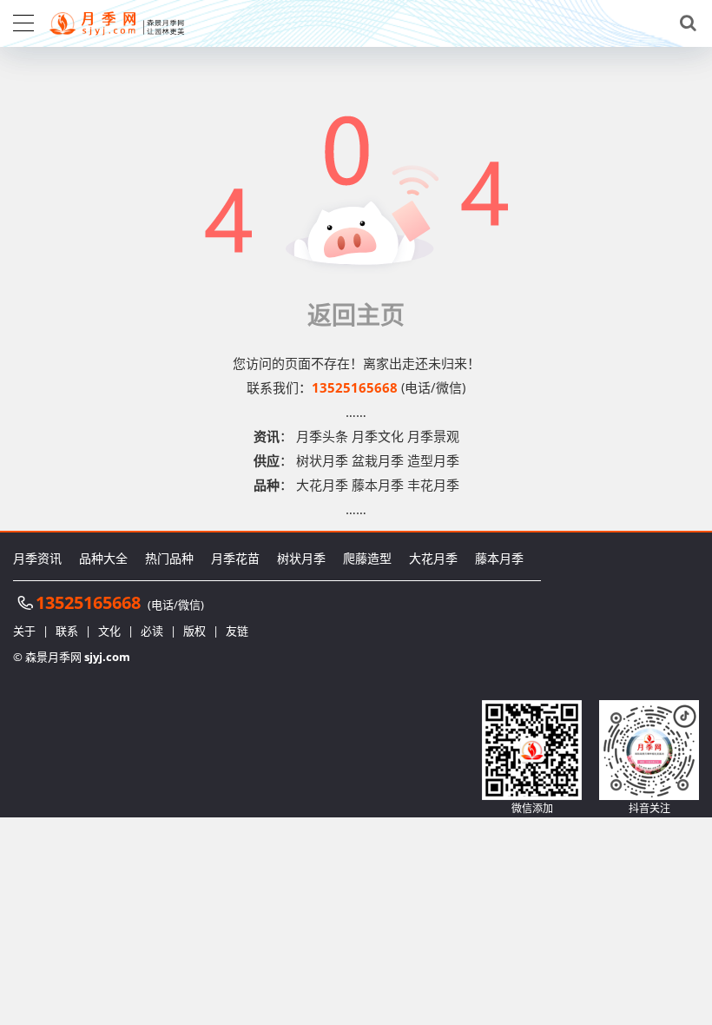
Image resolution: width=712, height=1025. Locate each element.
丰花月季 (433, 484)
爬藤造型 (367, 558)
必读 (152, 630)
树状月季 (322, 460)
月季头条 (322, 436)
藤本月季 (378, 484)
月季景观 (433, 436)
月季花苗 (235, 558)
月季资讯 (37, 558)
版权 (194, 630)
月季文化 (378, 436)
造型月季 (433, 460)
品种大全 (103, 558)
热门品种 (169, 558)
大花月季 (322, 484)
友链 (237, 630)
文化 (109, 630)
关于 (24, 630)
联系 (67, 630)
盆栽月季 (378, 460)
